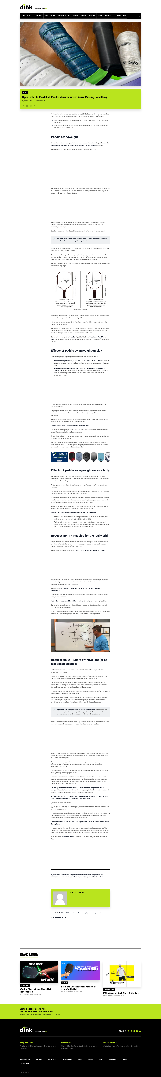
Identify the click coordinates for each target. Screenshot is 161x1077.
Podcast (92, 16)
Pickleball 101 (50, 16)
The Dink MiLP (121, 16)
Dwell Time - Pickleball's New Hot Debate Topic (73, 426)
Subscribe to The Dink (58, 917)
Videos (83, 16)
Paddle (25, 92)
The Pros (38, 16)
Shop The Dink (26, 1042)
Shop (100, 16)
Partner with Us (110, 1042)
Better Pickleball (67, 837)
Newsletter (109, 16)
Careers (124, 1059)
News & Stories (27, 16)
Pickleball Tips (64, 16)
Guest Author (28, 101)
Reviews (75, 16)
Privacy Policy (24, 1063)
